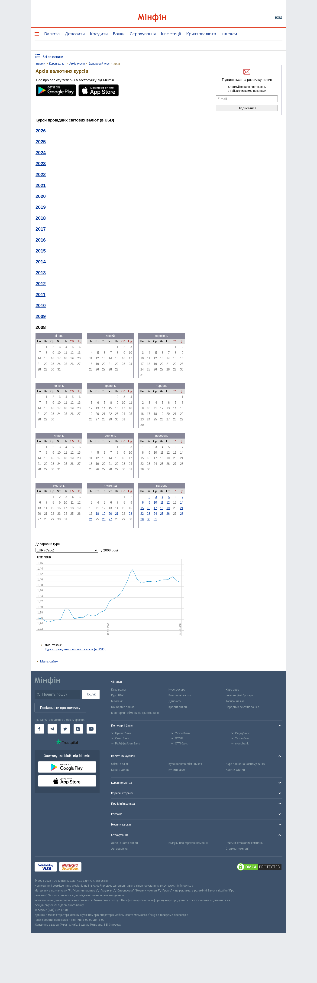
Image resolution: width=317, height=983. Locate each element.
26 (103, 519)
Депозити (75, 33)
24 (90, 519)
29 (142, 519)
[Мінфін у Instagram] (78, 729)
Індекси (229, 33)
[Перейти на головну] (158, 17)
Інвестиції (171, 33)
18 (97, 513)
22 (142, 513)
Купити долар (120, 769)
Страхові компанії (237, 848)
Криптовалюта (201, 33)
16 (148, 508)
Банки (119, 33)
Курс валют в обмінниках (185, 764)
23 (130, 513)
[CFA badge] (94, 867)
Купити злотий (235, 769)
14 (181, 502)
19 (103, 513)
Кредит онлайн (178, 707)
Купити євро (176, 769)
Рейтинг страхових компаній (244, 843)
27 (110, 519)
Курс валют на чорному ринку (245, 764)
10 (155, 502)
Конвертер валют (122, 707)
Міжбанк (117, 701)
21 (116, 513)
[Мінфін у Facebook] (39, 729)
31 (155, 519)
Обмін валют (119, 764)
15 (142, 508)
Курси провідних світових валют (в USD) (75, 649)
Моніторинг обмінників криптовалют (135, 712)
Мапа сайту (49, 661)
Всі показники (52, 57)
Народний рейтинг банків (242, 707)
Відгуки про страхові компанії (188, 843)
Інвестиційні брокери (239, 695)
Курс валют (118, 689)
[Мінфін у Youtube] (91, 729)
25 (161, 513)
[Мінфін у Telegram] (52, 729)
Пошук (91, 694)
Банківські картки (179, 695)
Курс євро (232, 689)
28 (181, 513)
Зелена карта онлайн (125, 843)
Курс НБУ (117, 695)
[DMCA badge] (259, 867)
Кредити (99, 33)
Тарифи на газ (235, 701)
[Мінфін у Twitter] (65, 729)
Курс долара (176, 689)
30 (148, 519)
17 (155, 508)
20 (110, 513)
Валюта (52, 33)
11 (161, 502)
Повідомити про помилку (60, 708)
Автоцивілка (119, 848)
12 (168, 502)
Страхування (143, 33)
